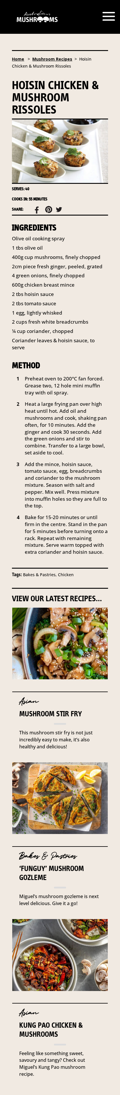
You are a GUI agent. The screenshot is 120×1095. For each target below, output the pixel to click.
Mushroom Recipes (52, 59)
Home (18, 59)
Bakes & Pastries (48, 856)
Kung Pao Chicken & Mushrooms (51, 1029)
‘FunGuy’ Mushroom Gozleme (51, 873)
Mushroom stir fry (50, 713)
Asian (28, 701)
